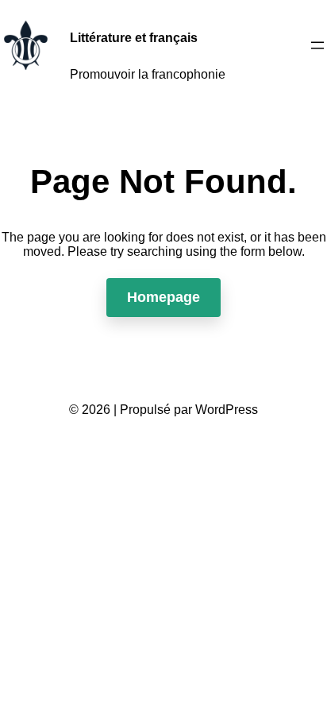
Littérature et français (134, 37)
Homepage (163, 297)
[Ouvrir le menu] (317, 45)
